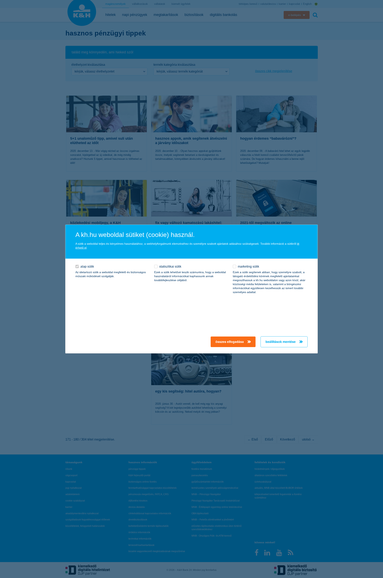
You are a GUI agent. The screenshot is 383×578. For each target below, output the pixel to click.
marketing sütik (248, 266)
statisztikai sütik (170, 266)
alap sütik (87, 266)
